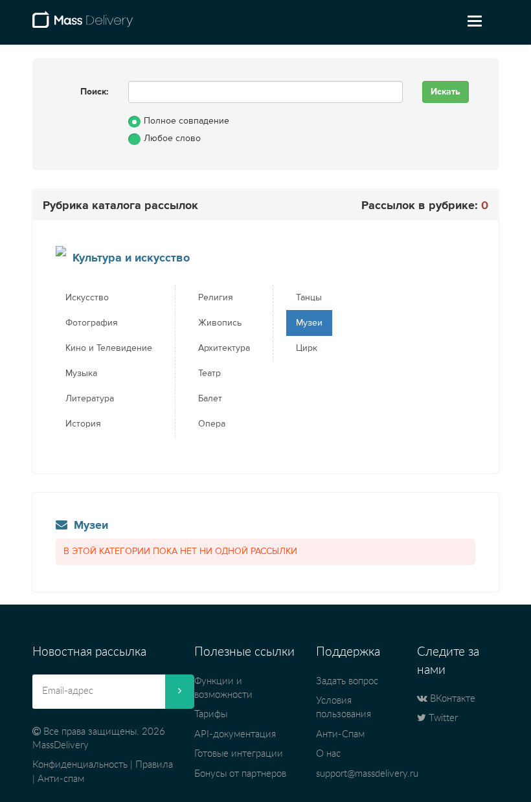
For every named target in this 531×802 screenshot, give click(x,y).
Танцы (309, 297)
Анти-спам (61, 779)
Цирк (306, 348)
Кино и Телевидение (108, 348)
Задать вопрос (347, 681)
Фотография (91, 323)
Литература (89, 398)
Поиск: (94, 91)
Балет (210, 398)
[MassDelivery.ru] (82, 24)
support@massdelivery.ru (367, 774)
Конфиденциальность (80, 765)
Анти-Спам (340, 734)
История (83, 424)
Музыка (81, 373)
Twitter (442, 718)
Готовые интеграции (238, 754)
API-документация (235, 734)
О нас (328, 754)
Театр (209, 373)
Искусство (87, 297)
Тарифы (210, 714)
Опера (211, 424)
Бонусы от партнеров (240, 774)
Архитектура (224, 348)
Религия (215, 297)
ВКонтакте (451, 699)
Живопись (220, 323)
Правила (154, 765)
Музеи (309, 323)
